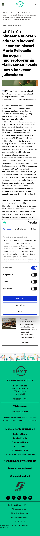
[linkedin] (24, 498)
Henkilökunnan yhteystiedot (20, 460)
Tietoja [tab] (33, 229)
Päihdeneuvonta (20, 406)
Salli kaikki (20, 298)
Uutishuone (13, 13)
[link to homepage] (20, 4)
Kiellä (20, 312)
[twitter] (13, 498)
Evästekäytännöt (19, 521)
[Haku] (36, 4)
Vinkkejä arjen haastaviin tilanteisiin (20, 454)
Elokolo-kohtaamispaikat (20, 428)
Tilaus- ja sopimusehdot (19, 513)
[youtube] (30, 498)
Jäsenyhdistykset (20, 475)
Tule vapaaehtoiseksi (20, 468)
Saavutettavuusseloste (19, 517)
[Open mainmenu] (3, 4)
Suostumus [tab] (7, 229)
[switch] (34, 274)
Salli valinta (20, 305)
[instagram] (19, 498)
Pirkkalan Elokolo (20, 450)
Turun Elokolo (20, 446)
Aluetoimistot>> (20, 399)
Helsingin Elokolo (20, 434)
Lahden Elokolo (20, 438)
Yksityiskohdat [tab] (20, 229)
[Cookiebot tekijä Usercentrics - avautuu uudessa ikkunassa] (28, 222)
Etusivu (5, 13)
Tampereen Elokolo (20, 442)
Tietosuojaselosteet (19, 509)
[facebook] (8, 498)
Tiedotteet (21, 13)
